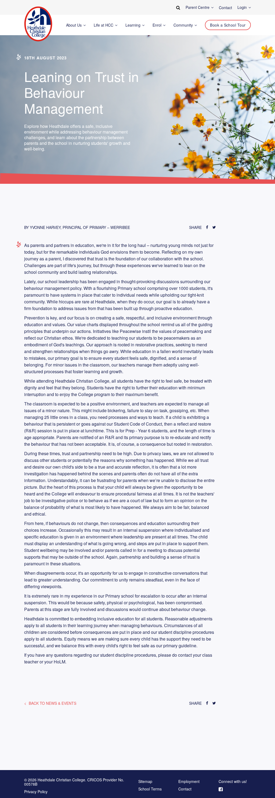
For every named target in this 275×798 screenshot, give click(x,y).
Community (183, 25)
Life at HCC (104, 25)
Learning (133, 25)
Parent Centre (198, 7)
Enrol (157, 25)
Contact (184, 789)
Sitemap (145, 781)
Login (242, 7)
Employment (189, 781)
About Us (74, 25)
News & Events (52, 703)
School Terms (150, 789)
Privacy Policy (36, 791)
